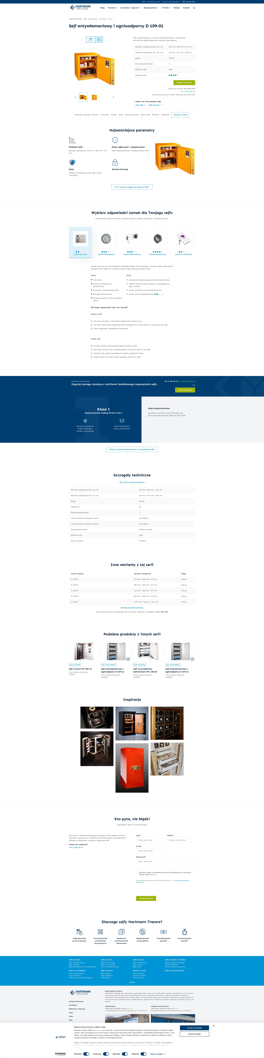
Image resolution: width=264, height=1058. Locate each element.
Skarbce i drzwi (139, 971)
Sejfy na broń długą (108, 962)
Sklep (102, 8)
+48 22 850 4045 (161, 612)
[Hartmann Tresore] (79, 999)
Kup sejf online (190, 1)
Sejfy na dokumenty (140, 962)
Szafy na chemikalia (77, 971)
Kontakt (186, 8)
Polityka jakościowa (76, 1001)
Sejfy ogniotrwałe (108, 665)
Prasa (71, 1016)
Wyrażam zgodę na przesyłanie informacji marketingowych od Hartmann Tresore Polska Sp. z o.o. (165, 873)
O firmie (165, 8)
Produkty (111, 8)
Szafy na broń (75, 665)
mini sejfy (139, 105)
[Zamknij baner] (213, 1026)
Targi (71, 1012)
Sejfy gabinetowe (107, 975)
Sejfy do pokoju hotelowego (174, 962)
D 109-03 (74, 591)
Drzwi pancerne (138, 977)
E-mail (138, 846)
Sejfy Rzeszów (110, 1006)
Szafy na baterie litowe (174, 971)
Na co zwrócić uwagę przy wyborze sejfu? (132, 187)
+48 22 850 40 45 (189, 88)
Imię (138, 835)
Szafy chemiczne (75, 975)
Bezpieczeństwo (150, 8)
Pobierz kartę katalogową (133, 482)
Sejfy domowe (74, 960)
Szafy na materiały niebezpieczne (81, 977)
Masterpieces (105, 977)
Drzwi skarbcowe (138, 973)
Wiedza (177, 8)
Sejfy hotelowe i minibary (175, 960)
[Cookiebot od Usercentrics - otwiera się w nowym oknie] (60, 1054)
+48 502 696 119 (189, 91)
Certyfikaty (73, 1005)
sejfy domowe (154, 105)
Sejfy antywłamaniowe (77, 962)
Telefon (170, 835)
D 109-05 (74, 602)
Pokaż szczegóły (156, 1054)
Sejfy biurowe (138, 960)
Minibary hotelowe (171, 964)
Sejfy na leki (137, 967)
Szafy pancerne (139, 665)
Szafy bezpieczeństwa (76, 973)
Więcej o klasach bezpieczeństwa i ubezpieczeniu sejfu (132, 449)
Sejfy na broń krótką (108, 964)
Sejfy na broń (106, 960)
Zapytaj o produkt (184, 83)
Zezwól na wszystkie (194, 1028)
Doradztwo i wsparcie (130, 8)
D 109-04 (74, 596)
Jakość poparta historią (113, 991)
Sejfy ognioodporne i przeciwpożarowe (82, 967)
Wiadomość (141, 857)
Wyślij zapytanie (185, 390)
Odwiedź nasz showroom (160, 1006)
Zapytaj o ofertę (180, 115)
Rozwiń (132, 982)
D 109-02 (74, 585)
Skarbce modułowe (139, 975)
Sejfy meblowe (74, 964)
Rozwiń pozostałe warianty (132, 608)
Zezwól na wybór (194, 1034)
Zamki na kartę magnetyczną (175, 967)
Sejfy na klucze (138, 964)
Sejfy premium (107, 971)
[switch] (106, 1054)
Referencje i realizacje (77, 1009)
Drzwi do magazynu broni (110, 967)
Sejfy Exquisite (106, 973)
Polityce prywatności (138, 1045)
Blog (70, 1020)
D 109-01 (74, 579)
